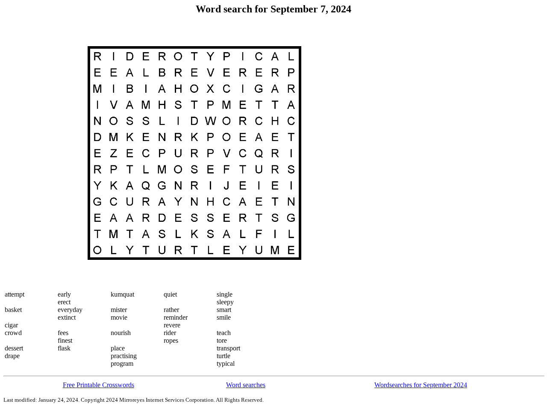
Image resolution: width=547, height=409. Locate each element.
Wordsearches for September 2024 (420, 384)
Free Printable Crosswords (98, 384)
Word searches (245, 384)
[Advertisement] (39, 153)
